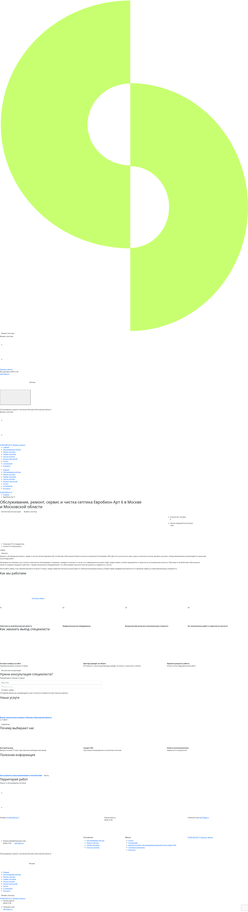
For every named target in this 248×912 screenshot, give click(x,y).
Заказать (4, 553)
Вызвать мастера (7, 333)
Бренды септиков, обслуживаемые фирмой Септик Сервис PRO (152, 845)
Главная (6, 447)
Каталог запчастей (10, 459)
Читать (46, 775)
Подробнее (5, 724)
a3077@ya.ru (4, 374)
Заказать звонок (6, 369)
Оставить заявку (7, 690)
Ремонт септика (9, 452)
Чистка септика (9, 457)
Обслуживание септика (12, 450)
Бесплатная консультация (11, 512)
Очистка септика (93, 847)
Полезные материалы (136, 847)
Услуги (5, 461)
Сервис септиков (9, 454)
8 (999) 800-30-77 (6, 445)
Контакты (6, 466)
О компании (7, 464)
